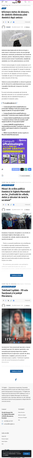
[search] (25, 2)
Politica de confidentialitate (9, 453)
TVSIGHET (8, 27)
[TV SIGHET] (16, 2)
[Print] (13, 22)
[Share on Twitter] (8, 22)
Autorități (6, 185)
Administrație (6, 286)
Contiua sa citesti (16, 275)
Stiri (4, 8)
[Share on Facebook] (6, 22)
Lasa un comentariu (25, 175)
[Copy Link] (11, 22)
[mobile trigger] (3, 2)
